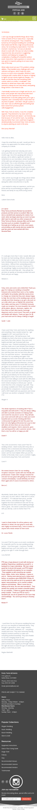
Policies (4, 755)
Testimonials (6, 771)
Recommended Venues (9, 761)
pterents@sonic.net (12, 686)
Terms (18, 809)
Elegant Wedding (7, 726)
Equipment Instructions (9, 745)
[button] (18, 220)
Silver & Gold (6, 736)
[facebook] (18, 13)
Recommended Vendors (10, 767)
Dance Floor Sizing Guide (10, 748)
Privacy (22, 809)
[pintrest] (14, 13)
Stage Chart (5, 752)
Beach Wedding (7, 733)
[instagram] (22, 13)
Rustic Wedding (7, 729)
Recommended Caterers (10, 764)
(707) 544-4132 (18, 10)
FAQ (3, 758)
